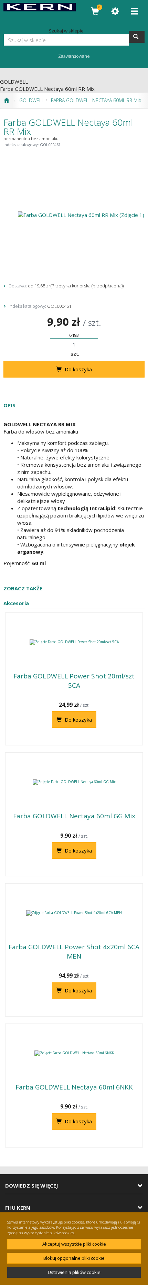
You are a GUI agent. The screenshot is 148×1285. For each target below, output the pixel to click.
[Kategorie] (134, 11)
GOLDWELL (31, 100)
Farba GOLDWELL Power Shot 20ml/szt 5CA (74, 681)
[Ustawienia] (115, 11)
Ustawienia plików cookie (74, 1272)
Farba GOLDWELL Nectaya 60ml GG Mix (74, 815)
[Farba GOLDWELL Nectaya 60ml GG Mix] (74, 782)
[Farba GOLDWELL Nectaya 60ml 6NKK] (74, 1053)
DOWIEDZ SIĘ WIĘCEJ (31, 1186)
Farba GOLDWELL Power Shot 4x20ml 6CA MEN (74, 951)
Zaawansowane (74, 56)
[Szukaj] (137, 37)
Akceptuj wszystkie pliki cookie (74, 1244)
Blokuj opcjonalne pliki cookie (74, 1258)
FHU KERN (17, 1208)
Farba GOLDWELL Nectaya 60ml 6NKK (74, 1087)
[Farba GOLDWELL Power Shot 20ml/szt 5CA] (74, 642)
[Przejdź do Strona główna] (6, 100)
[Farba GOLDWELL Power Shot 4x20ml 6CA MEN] (74, 913)
